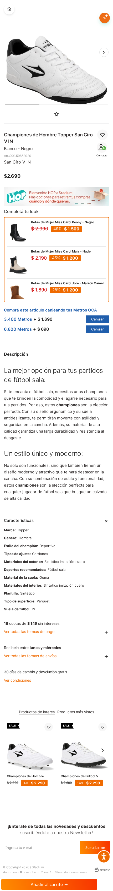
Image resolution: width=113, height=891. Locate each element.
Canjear (97, 319)
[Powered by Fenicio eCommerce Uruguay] (102, 870)
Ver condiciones (17, 680)
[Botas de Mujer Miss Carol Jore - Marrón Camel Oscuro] (17, 293)
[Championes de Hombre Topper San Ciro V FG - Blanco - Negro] (29, 745)
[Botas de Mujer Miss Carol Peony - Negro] (17, 232)
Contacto (101, 155)
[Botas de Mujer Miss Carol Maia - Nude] (17, 263)
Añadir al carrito (47, 884)
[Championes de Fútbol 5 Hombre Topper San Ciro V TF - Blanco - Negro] (83, 745)
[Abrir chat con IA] (104, 18)
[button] (104, 52)
